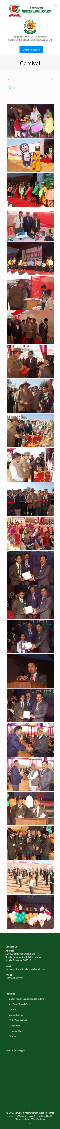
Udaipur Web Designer (34, 1119)
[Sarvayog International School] (30, 10)
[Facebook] (30, 1123)
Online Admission (31, 49)
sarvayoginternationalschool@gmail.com (25, 969)
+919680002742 (14, 978)
